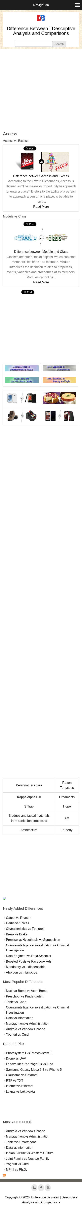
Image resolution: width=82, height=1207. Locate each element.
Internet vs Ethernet (19, 1086)
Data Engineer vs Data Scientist (28, 956)
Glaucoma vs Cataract (21, 1075)
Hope (67, 806)
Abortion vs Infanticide (21, 972)
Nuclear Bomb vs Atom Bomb (26, 990)
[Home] (41, 21)
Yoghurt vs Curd (17, 1034)
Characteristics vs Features (25, 928)
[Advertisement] (41, 90)
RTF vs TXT (14, 1080)
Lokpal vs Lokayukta (20, 1091)
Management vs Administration (27, 1023)
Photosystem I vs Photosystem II (28, 1053)
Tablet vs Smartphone (21, 1142)
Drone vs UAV (16, 1058)
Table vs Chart (16, 1002)
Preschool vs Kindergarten (24, 996)
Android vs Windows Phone (25, 1029)
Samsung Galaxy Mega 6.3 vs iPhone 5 (34, 1069)
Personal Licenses (29, 785)
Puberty (67, 830)
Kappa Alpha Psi (29, 797)
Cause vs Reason (18, 917)
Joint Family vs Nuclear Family (27, 1158)
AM (66, 818)
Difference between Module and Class (41, 251)
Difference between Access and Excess (41, 176)
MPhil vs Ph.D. (16, 1169)
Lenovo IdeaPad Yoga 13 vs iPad (29, 1064)
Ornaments (67, 797)
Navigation (41, 5)
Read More (41, 206)
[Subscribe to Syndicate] (4, 1176)
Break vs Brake (16, 934)
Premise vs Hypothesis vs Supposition (33, 939)
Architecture (28, 830)
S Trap (29, 806)
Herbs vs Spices (17, 923)
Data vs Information (19, 1018)
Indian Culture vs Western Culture (30, 1153)
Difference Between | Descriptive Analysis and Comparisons (41, 31)
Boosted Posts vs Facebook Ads (29, 961)
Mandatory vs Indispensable (26, 967)
